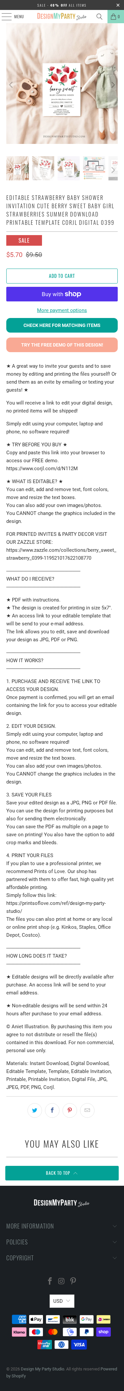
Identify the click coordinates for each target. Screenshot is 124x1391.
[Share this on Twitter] (34, 1110)
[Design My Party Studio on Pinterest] (73, 1282)
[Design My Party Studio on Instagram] (62, 1282)
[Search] (99, 16)
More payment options (62, 310)
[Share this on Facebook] (52, 1110)
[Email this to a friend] (87, 1110)
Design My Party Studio (42, 1368)
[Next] (112, 84)
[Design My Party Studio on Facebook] (50, 1282)
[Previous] (11, 84)
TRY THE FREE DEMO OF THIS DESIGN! (62, 345)
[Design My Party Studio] (62, 16)
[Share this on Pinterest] (69, 1110)
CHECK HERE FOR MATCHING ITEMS (62, 325)
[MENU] (3, 16)
